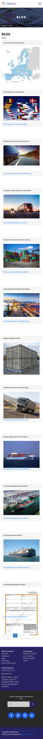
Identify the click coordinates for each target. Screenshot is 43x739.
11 (15, 635)
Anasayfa (4, 25)
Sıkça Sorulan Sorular (9, 663)
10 (11, 635)
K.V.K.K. (25, 661)
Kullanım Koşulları (29, 658)
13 (24, 635)
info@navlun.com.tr (8, 670)
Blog (3, 658)
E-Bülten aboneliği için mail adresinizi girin (21, 698)
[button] (39, 4)
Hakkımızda (5, 656)
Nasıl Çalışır (5, 661)
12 (19, 635)
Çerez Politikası (28, 656)
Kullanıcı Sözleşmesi (30, 654)
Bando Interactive (27, 734)
